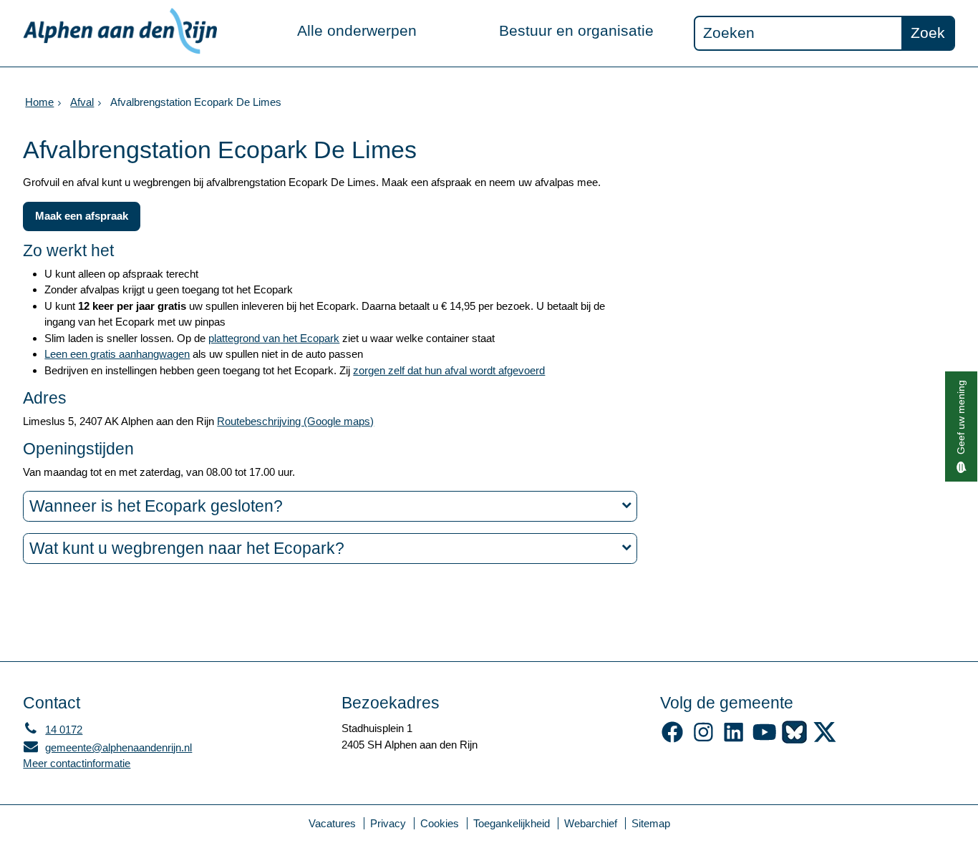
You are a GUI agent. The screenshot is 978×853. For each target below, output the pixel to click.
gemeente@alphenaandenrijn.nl (107, 747)
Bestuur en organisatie (576, 30)
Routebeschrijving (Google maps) (295, 421)
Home (39, 102)
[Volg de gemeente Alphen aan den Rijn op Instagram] (703, 739)
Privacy (388, 823)
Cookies (439, 823)
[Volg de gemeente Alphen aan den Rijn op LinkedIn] (733, 739)
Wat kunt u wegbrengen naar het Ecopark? (186, 548)
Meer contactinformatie (76, 763)
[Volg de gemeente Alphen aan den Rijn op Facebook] (672, 739)
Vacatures (332, 823)
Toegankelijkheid (511, 823)
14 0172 (52, 729)
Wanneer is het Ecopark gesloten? (156, 506)
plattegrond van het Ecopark (273, 338)
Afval (82, 102)
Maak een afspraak (81, 216)
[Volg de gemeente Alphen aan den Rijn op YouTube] (764, 739)
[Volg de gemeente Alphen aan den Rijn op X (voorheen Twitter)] (825, 739)
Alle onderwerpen (357, 30)
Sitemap (650, 823)
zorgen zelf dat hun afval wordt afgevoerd (449, 370)
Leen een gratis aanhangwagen (117, 354)
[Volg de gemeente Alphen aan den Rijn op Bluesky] (794, 739)
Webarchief (590, 823)
